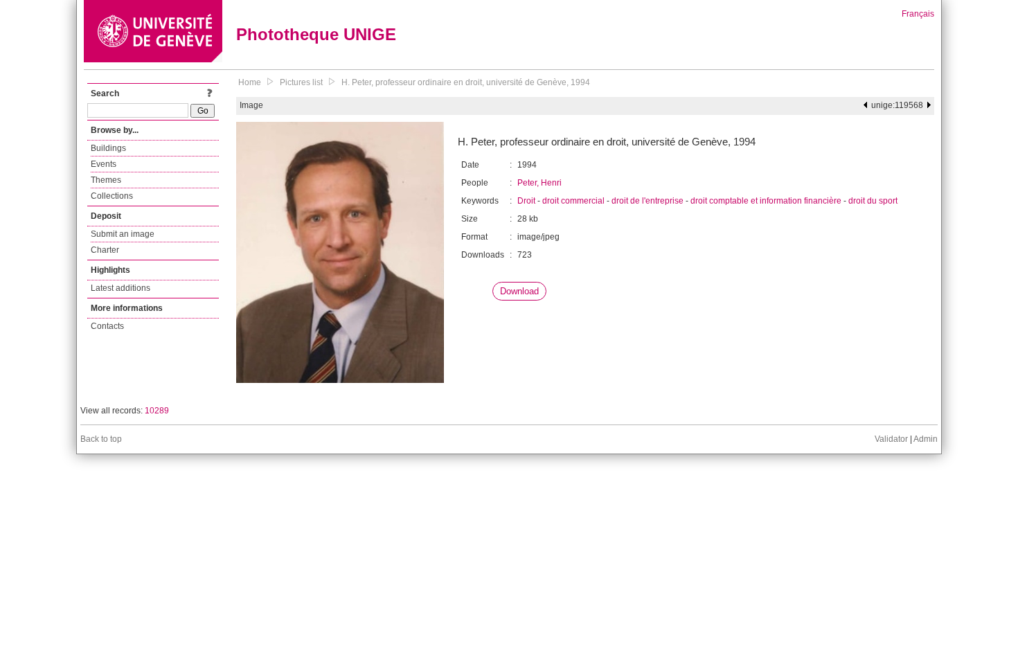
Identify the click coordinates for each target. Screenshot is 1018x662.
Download (519, 291)
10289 (157, 410)
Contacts (107, 326)
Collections (112, 196)
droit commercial (573, 201)
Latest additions (120, 288)
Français (918, 14)
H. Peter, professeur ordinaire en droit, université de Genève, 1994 (465, 82)
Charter (105, 250)
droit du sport (873, 201)
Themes (106, 180)
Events (103, 164)
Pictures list (301, 82)
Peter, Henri (539, 183)
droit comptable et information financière (765, 201)
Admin (925, 439)
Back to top (101, 439)
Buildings (108, 148)
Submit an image (122, 234)
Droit (526, 201)
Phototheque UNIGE (316, 34)
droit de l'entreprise (647, 201)
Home (249, 82)
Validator (891, 439)
